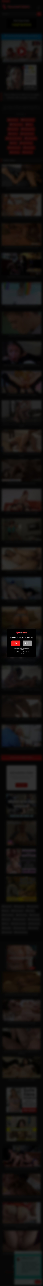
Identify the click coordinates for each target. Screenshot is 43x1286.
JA (16, 643)
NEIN (27, 643)
